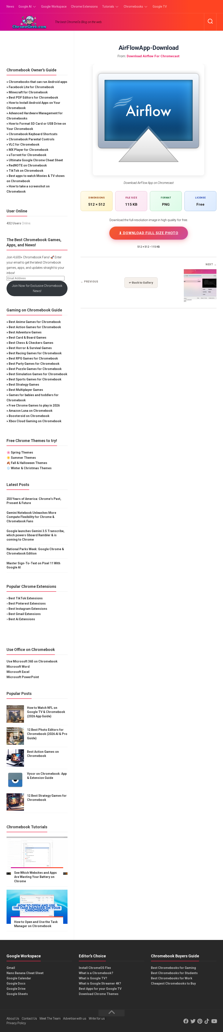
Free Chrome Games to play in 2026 (34, 405)
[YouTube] (213, 1021)
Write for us (97, 1018)
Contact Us (29, 1018)
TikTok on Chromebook (26, 170)
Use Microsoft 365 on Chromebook (32, 661)
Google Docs (16, 983)
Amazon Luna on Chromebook (30, 410)
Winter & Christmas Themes (31, 468)
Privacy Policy (16, 1023)
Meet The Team (50, 1018)
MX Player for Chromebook (28, 149)
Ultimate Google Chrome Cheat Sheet (36, 160)
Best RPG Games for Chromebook (33, 358)
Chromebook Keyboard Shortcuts (33, 134)
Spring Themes (22, 452)
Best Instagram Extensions (27, 608)
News (10, 6)
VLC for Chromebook (24, 144)
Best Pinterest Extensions (27, 603)
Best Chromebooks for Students (174, 973)
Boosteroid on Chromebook (29, 416)
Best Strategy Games (24, 384)
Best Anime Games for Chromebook (35, 322)
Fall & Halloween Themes (29, 463)
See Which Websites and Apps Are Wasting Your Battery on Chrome (35, 877)
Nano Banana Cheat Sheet (25, 973)
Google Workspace (54, 6)
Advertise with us (74, 1018)
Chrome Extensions (84, 6)
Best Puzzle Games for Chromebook (35, 369)
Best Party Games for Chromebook (34, 363)
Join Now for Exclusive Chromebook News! (37, 288)
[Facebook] (186, 1021)
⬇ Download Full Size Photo (148, 233)
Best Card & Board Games (27, 337)
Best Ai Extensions (21, 619)
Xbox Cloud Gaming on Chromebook (35, 421)
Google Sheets (17, 994)
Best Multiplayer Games (26, 390)
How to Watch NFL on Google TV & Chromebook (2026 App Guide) (46, 712)
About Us (13, 1018)
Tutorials (108, 6)
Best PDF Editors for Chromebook (33, 97)
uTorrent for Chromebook (27, 155)
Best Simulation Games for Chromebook (38, 374)
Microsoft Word (18, 666)
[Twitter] (193, 1021)
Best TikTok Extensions (25, 598)
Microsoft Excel (18, 672)
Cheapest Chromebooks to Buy (173, 983)
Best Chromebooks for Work (171, 978)
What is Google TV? (93, 978)
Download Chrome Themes (98, 994)
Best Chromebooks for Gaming (173, 968)
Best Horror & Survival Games (30, 348)
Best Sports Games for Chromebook (35, 379)
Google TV (160, 6)
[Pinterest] (200, 1021)
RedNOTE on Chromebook (28, 165)
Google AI (25, 6)
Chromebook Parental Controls (31, 139)
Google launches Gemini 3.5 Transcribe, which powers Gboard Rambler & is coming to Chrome (35, 535)
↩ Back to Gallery (141, 282)
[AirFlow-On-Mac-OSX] (200, 300)
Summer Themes (23, 457)
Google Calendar (19, 978)
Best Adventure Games (25, 332)
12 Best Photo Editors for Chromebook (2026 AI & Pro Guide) (47, 734)
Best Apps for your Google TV (100, 988)
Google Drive (16, 988)
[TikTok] (206, 1021)
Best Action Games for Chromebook (35, 327)
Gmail (11, 968)
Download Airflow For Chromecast (153, 56)
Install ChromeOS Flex (95, 968)
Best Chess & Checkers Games (31, 343)
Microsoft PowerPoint (23, 677)
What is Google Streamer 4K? (100, 983)
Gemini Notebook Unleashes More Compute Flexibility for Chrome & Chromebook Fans (31, 517)
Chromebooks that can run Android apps (38, 82)
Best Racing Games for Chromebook (35, 353)
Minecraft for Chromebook (28, 92)
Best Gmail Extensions (24, 614)
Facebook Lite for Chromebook (31, 87)
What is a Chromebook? (96, 973)
